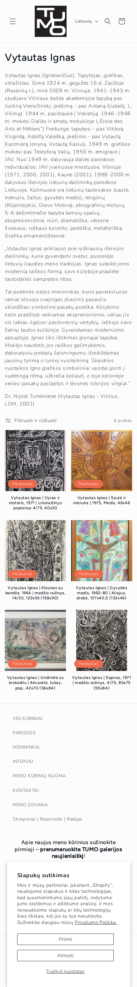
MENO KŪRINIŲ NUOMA (39, 776)
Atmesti (65, 955)
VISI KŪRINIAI (27, 719)
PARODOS (24, 733)
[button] (13, 21)
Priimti (65, 939)
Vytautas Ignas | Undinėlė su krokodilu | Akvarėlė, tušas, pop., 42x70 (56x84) (35, 682)
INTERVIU (23, 761)
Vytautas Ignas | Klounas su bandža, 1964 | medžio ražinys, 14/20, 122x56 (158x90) (35, 592)
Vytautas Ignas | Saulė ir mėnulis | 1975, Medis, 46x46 (101, 500)
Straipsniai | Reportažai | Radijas (47, 819)
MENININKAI (26, 747)
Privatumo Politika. (96, 922)
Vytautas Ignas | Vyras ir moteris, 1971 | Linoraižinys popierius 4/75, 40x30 (35, 502)
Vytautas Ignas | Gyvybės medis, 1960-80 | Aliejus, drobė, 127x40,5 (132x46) (101, 592)
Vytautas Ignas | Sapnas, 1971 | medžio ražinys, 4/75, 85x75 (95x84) (101, 682)
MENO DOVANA (30, 805)
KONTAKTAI (26, 790)
